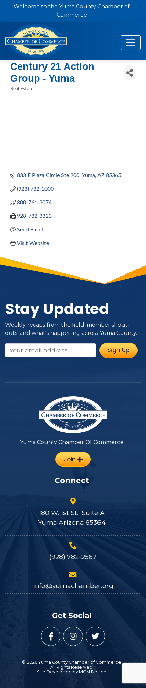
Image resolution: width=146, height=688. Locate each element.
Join (70, 459)
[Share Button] (130, 72)
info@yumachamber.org (73, 585)
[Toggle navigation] (131, 42)
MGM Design (92, 671)
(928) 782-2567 (73, 557)
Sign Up (118, 350)
